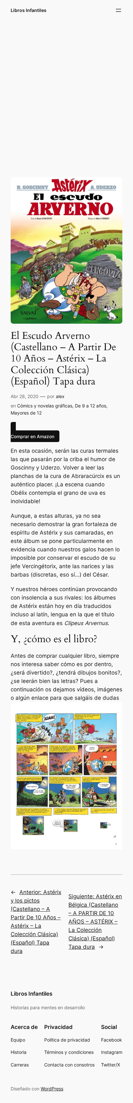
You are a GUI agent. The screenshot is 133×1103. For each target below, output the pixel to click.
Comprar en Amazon (32, 436)
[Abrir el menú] (118, 10)
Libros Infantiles (28, 10)
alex (60, 396)
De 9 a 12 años (90, 405)
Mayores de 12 (26, 413)
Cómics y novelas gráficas (44, 405)
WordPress (52, 1088)
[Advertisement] (66, 93)
